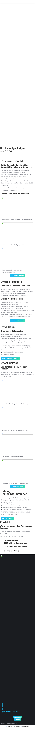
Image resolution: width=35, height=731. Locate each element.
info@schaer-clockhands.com (15, 546)
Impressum (17, 719)
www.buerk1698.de (10, 712)
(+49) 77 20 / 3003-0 (11, 551)
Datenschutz (17, 717)
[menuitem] (9, 727)
